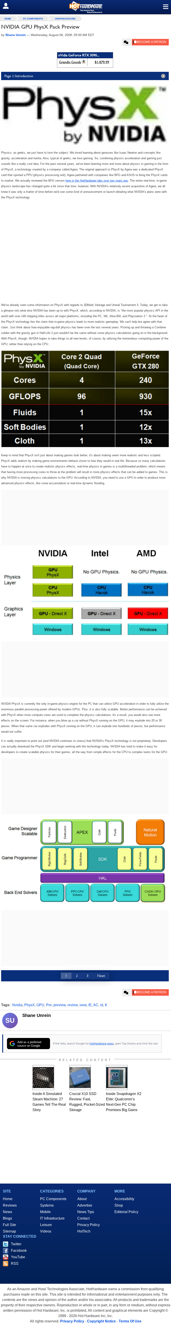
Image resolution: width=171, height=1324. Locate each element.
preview (59, 1005)
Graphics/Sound (65, 18)
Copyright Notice (101, 1321)
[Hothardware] (85, 7)
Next (101, 976)
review (72, 1005)
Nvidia (17, 1005)
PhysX (29, 1005)
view (83, 1005)
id (101, 1005)
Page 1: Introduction (18, 76)
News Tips (85, 1212)
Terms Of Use (130, 1321)
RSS (14, 1263)
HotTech (83, 1231)
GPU (40, 1005)
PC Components (33, 18)
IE (90, 1005)
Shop (118, 1205)
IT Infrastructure (52, 1218)
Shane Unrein (36, 1015)
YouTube (18, 1257)
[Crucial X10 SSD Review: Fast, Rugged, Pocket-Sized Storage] (80, 1077)
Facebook (19, 1250)
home (7, 18)
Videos (45, 1231)
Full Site (9, 1225)
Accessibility (124, 1199)
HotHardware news (102, 1043)
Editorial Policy (126, 1212)
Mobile (45, 1212)
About (82, 1199)
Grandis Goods (70, 62)
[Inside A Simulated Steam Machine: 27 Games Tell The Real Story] (43, 1077)
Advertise (84, 1205)
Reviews (10, 1205)
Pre (49, 1005)
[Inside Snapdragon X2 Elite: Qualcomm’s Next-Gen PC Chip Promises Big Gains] (116, 1077)
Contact (83, 1218)
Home (7, 1199)
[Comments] (126, 42)
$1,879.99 (102, 62)
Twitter (16, 1244)
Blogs (7, 1218)
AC (95, 1005)
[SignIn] (8, 5)
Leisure (46, 1225)
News (7, 1212)
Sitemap (9, 1231)
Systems (47, 1205)
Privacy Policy (88, 1225)
